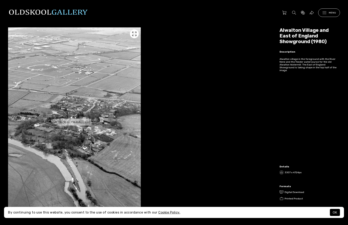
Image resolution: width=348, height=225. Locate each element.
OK (335, 212)
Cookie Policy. (169, 212)
